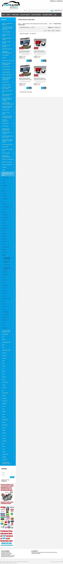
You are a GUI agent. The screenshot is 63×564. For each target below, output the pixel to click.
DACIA (50, 23)
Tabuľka (56, 27)
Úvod (19, 23)
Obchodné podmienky (5, 552)
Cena (32, 27)
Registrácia (59, 1)
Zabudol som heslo (5, 479)
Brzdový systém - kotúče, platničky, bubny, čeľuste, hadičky (35, 23)
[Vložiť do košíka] (30, 61)
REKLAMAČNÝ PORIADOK (47, 14)
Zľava (53, 30)
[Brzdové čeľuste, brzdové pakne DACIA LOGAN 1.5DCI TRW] (40, 77)
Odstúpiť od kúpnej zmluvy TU (7, 556)
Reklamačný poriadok (5, 554)
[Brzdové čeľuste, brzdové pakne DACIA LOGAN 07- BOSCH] (25, 49)
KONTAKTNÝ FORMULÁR (25, 14)
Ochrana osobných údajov (6, 553)
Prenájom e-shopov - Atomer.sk (56, 561)
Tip (45, 30)
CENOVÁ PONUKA (15, 14)
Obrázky (50, 27)
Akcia (49, 30)
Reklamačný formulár (36, 553)
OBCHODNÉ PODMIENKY (36, 14)
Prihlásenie (52, 1)
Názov (27, 27)
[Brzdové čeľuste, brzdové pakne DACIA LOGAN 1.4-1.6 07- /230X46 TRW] (40, 49)
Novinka (58, 30)
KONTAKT (8, 14)
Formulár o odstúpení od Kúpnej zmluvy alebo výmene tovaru (44, 552)
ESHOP (3, 14)
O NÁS (55, 14)
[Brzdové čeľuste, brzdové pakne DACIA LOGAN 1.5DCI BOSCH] (25, 77)
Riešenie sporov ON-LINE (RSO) (8, 555)
